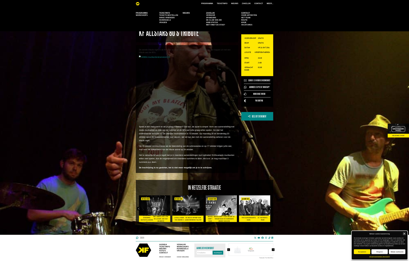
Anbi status (212, 22)
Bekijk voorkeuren (397, 252)
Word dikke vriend (259, 94)
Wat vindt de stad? (215, 25)
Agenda (163, 244)
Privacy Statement (165, 256)
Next (270, 209)
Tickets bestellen (168, 15)
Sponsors (211, 18)
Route (244, 20)
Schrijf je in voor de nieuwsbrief (259, 80)
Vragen (163, 22)
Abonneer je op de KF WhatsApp (259, 87)
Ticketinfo (222, 3)
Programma (207, 3)
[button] (404, 234)
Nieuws (234, 3)
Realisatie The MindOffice (266, 258)
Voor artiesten (249, 15)
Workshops (142, 15)
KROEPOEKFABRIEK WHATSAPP (379, 256)
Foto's (162, 251)
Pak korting (259, 101)
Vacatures (246, 25)
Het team (245, 18)
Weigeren (379, 252)
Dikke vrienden (167, 18)
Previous (138, 209)
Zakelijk (246, 3)
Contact (258, 3)
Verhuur (210, 15)
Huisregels (165, 20)
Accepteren (362, 252)
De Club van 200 (214, 20)
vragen (180, 251)
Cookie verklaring (183, 256)
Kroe (243, 22)
